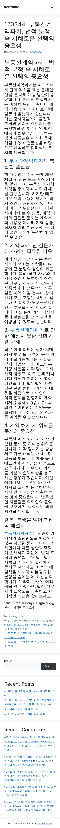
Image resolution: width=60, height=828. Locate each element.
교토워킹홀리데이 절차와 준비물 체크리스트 (27, 704)
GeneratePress (44, 823)
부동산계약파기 (26, 160)
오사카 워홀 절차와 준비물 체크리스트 (24, 713)
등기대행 (12, 620)
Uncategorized (16, 616)
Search (8, 661)
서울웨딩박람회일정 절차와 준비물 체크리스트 (29, 699)
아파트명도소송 (21, 624)
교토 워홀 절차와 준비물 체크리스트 (23, 709)
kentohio (11, 7)
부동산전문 (25, 620)
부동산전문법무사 (41, 620)
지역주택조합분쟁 (17, 629)
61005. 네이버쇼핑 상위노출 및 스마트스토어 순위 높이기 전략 (29, 745)
